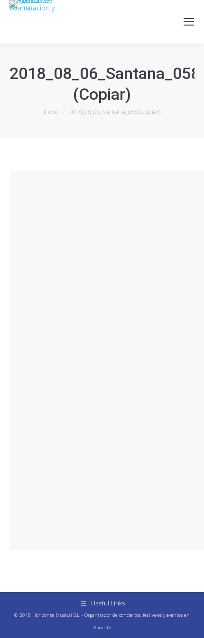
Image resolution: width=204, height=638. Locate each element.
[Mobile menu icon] (189, 21)
